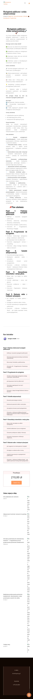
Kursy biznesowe (18, 16)
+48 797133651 (16, 684)
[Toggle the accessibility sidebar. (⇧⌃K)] (29, 695)
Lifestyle (25, 16)
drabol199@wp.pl (16, 673)
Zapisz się (16, 483)
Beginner (11, 16)
